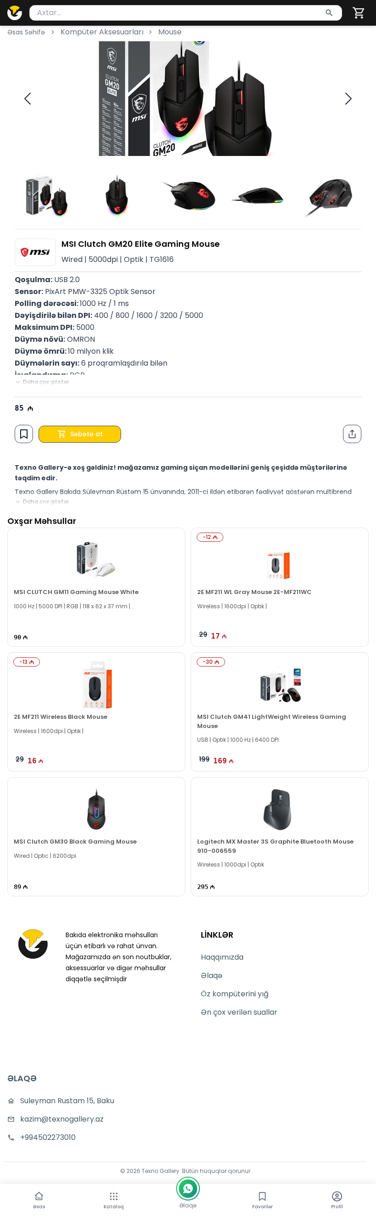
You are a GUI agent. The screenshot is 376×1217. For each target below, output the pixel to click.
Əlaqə (211, 975)
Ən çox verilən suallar (239, 1012)
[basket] (359, 12)
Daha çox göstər (46, 382)
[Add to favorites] (23, 433)
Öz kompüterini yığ (235, 994)
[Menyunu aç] (114, 1196)
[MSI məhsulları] (35, 252)
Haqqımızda (222, 957)
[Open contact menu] (188, 1188)
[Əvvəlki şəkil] (28, 99)
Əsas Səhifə (26, 32)
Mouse (170, 32)
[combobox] (185, 13)
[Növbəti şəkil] (348, 99)
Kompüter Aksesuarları (102, 32)
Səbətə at (86, 434)
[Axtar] (329, 13)
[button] (359, 13)
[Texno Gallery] (14, 13)
